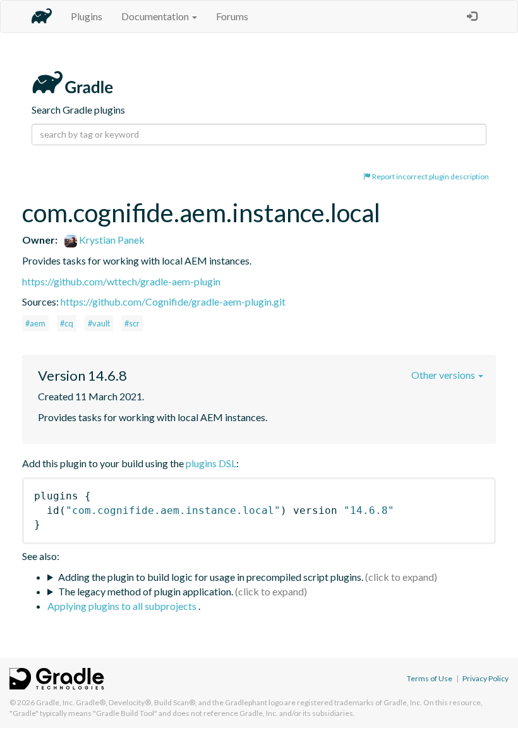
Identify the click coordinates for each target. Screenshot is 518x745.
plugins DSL (211, 463)
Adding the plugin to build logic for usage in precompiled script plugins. (210, 577)
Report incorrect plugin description (430, 176)
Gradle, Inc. (55, 702)
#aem (35, 323)
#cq (66, 323)
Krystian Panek (111, 240)
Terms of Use (429, 678)
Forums (232, 16)
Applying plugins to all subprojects (122, 606)
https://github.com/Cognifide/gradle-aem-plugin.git (173, 301)
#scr (132, 323)
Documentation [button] (156, 16)
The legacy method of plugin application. (145, 591)
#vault (99, 323)
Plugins (86, 16)
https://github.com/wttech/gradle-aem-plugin (121, 281)
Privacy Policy (485, 678)
